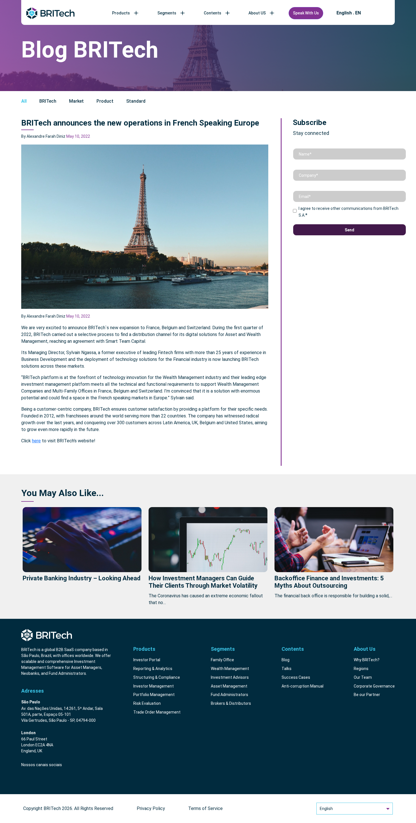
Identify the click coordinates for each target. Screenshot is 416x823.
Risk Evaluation (147, 703)
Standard (135, 101)
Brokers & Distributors (231, 703)
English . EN (348, 13)
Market (76, 101)
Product (105, 101)
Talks (286, 668)
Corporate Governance (374, 686)
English (326, 808)
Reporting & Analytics (152, 668)
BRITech (47, 101)
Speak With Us (306, 13)
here (36, 440)
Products (121, 13)
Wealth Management (230, 668)
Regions (361, 668)
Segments (166, 13)
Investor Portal (146, 660)
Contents (212, 13)
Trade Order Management (157, 712)
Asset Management (229, 686)
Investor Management (153, 686)
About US (257, 13)
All (24, 101)
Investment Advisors (230, 677)
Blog (286, 660)
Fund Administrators (229, 694)
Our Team (363, 677)
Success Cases (296, 677)
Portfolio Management (154, 694)
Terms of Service (205, 808)
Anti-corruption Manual (302, 686)
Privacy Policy (151, 808)
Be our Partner (367, 694)
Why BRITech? (366, 660)
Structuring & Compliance (156, 677)
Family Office (222, 660)
